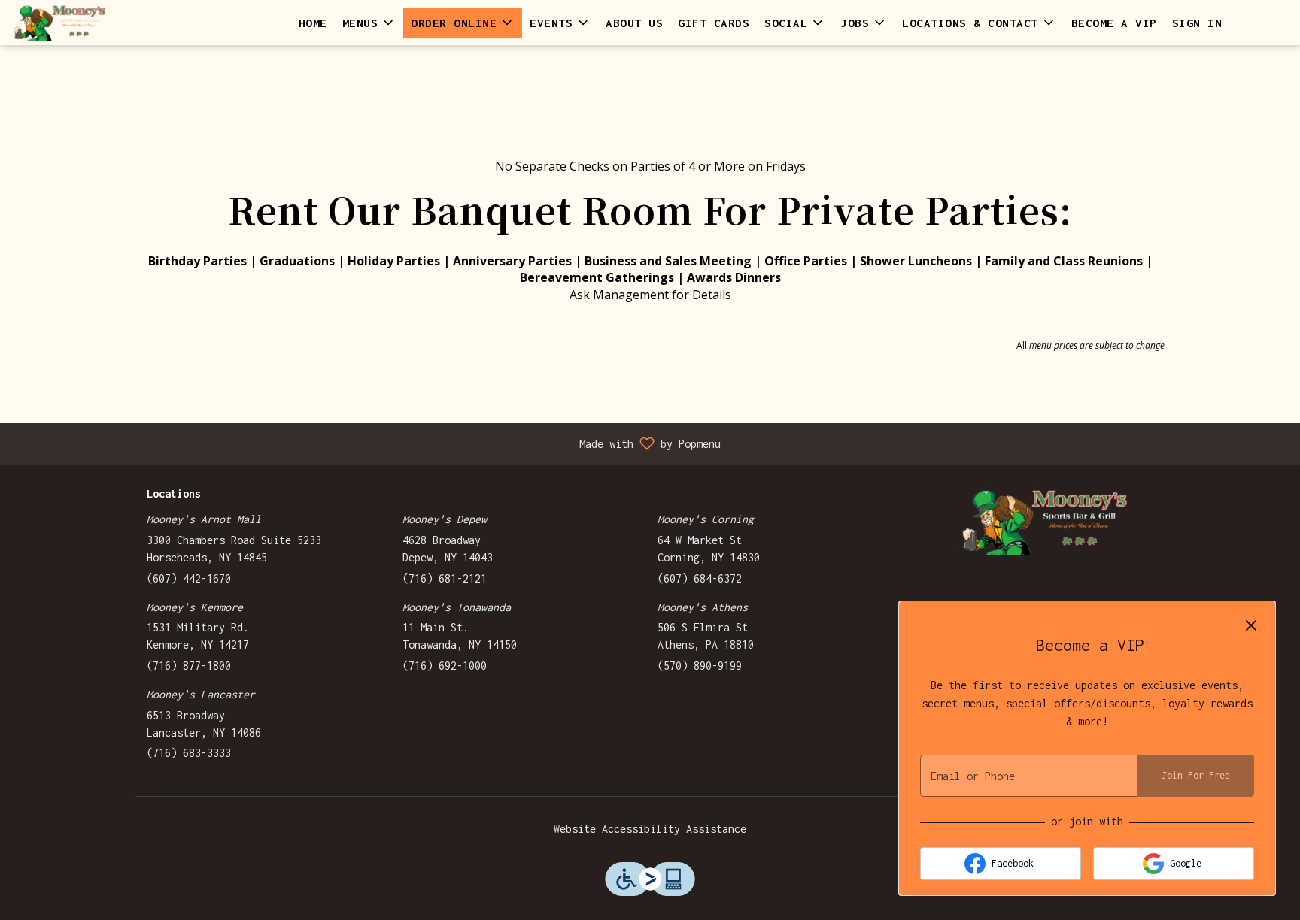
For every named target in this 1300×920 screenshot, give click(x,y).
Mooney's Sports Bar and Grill (1045, 521)
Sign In (1197, 22)
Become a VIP (1114, 22)
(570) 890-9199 (700, 665)
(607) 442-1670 (189, 578)
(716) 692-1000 (444, 665)
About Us (634, 22)
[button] (369, 23)
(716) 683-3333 (189, 752)
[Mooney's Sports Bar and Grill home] (79, 22)
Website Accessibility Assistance (650, 828)
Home (313, 22)
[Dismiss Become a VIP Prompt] (1251, 625)
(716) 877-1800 (189, 665)
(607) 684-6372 (700, 578)
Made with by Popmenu (366, 443)
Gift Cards (713, 22)
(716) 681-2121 (444, 578)
